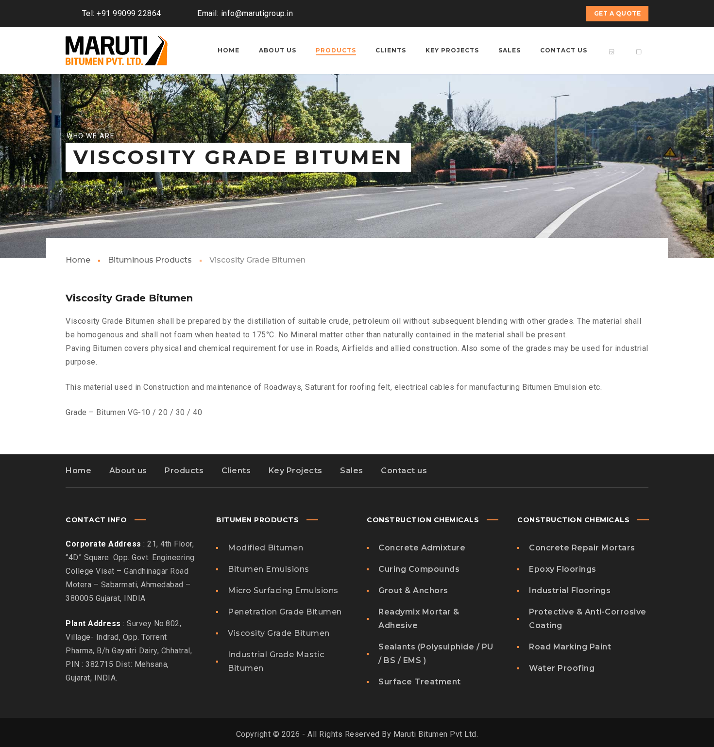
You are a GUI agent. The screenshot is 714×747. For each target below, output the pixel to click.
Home (78, 260)
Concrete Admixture (421, 547)
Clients (236, 470)
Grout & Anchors (413, 590)
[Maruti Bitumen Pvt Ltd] (117, 50)
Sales (351, 470)
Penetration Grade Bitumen (285, 611)
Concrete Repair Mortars (582, 547)
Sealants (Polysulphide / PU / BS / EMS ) (435, 653)
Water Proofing (562, 668)
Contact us (404, 470)
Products (184, 470)
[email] (566, 13)
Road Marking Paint (570, 646)
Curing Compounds (418, 569)
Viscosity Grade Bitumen (279, 633)
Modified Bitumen (265, 547)
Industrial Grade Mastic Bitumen (276, 661)
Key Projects (296, 470)
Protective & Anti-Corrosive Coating (587, 618)
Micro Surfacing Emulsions (283, 590)
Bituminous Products (150, 260)
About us (128, 470)
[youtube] (548, 13)
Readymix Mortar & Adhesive (418, 618)
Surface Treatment (419, 681)
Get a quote (617, 13)
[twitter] (531, 13)
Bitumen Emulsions (268, 569)
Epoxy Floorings (562, 569)
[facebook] (513, 13)
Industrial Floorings (570, 590)
